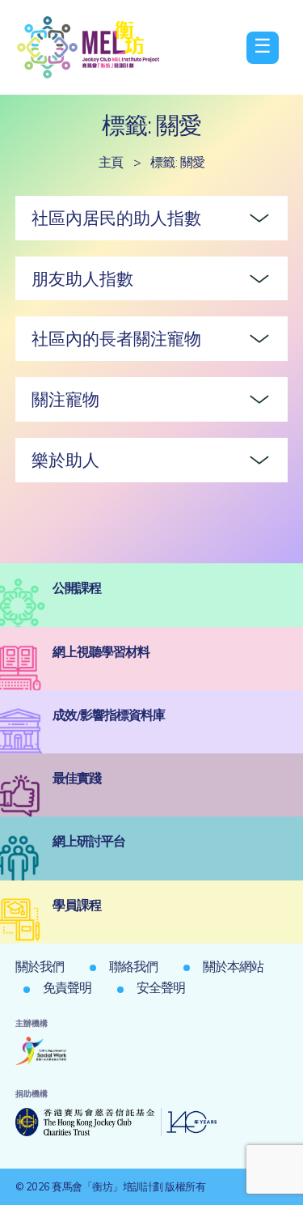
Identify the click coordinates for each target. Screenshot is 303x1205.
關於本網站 (233, 966)
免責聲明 (67, 987)
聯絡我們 (133, 966)
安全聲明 (161, 987)
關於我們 (39, 966)
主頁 (111, 161)
